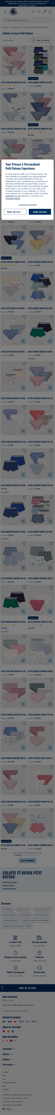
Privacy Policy (13, 198)
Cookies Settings (27, 204)
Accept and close (40, 211)
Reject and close (13, 211)
